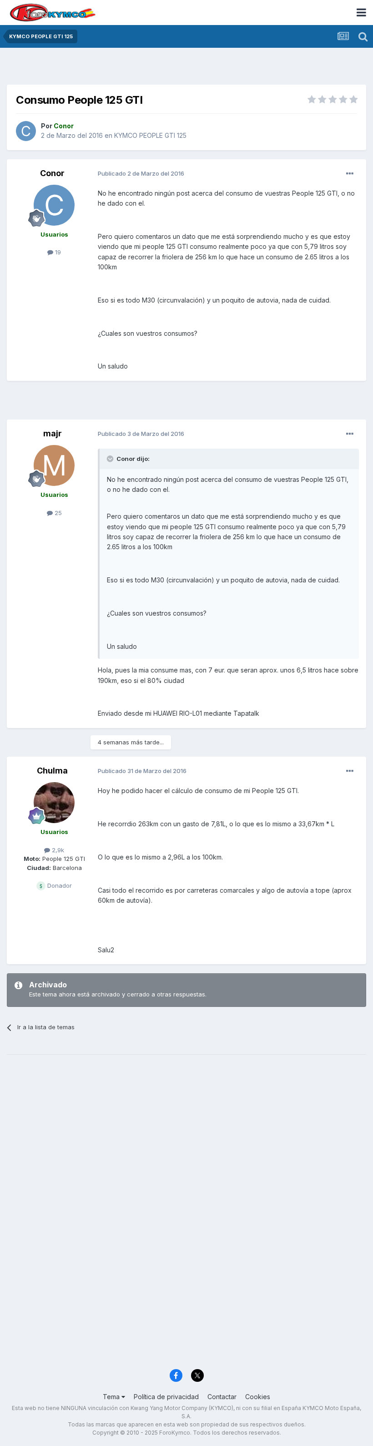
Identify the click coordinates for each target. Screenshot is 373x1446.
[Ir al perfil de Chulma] (54, 802)
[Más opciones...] (350, 173)
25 (57, 512)
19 (57, 252)
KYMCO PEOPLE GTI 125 (150, 135)
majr (52, 433)
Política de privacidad (166, 1396)
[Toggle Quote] (111, 458)
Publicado (141, 173)
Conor (52, 173)
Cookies (257, 1396)
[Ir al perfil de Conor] (26, 131)
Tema (112, 1396)
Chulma (52, 770)
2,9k (57, 850)
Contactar (222, 1396)
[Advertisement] (186, 68)
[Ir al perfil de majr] (54, 465)
